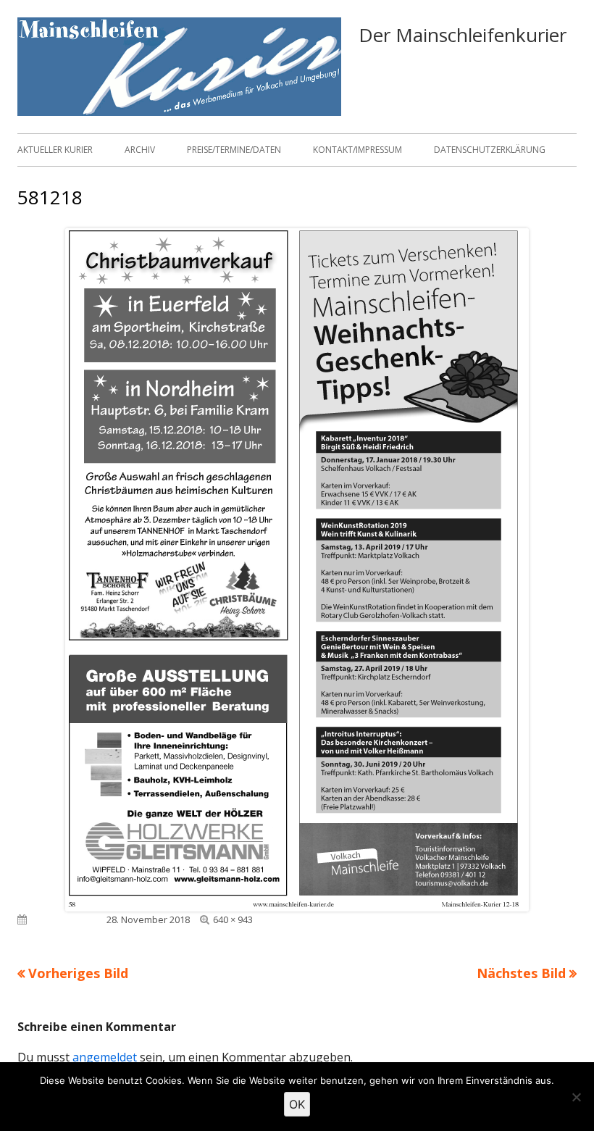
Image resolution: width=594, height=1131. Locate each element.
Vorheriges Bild (78, 973)
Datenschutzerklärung (489, 149)
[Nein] (576, 1097)
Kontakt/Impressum (357, 149)
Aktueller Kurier (55, 149)
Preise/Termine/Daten (234, 149)
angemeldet (104, 1057)
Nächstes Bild (521, 973)
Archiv (140, 149)
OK (297, 1104)
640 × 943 (233, 919)
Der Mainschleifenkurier (462, 35)
